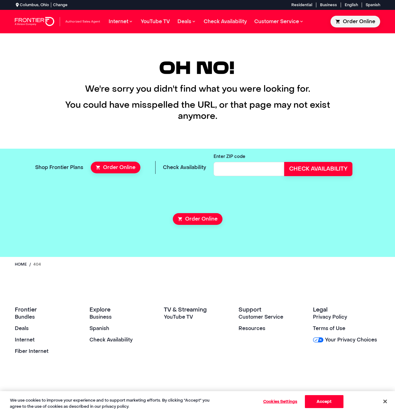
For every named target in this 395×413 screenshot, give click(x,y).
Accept (324, 401)
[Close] (385, 401)
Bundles (25, 317)
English (351, 4)
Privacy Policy (330, 317)
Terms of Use (329, 328)
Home (21, 264)
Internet (25, 340)
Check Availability (111, 340)
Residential (301, 4)
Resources (252, 328)
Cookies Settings (280, 401)
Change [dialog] (60, 4)
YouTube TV (178, 317)
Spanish (373, 4)
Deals (22, 328)
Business (328, 4)
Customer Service (261, 317)
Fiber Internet (31, 351)
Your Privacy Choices (351, 340)
